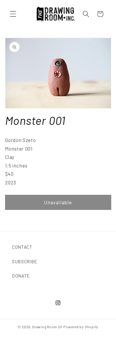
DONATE (21, 275)
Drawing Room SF (47, 327)
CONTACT (22, 247)
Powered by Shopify (80, 327)
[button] (13, 14)
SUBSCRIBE (24, 261)
